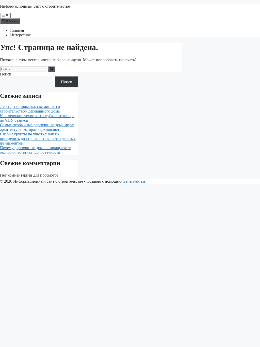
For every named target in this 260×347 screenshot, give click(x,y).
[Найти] (51, 69)
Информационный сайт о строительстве (35, 6)
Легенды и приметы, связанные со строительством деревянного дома (30, 108)
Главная (17, 30)
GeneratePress (134, 181)
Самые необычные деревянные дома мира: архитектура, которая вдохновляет (37, 127)
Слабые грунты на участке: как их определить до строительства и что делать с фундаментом (38, 138)
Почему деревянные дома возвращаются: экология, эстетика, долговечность (35, 150)
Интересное (20, 35)
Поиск (5, 74)
